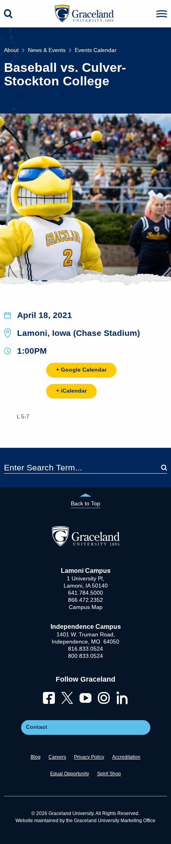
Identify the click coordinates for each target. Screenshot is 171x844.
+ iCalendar (71, 390)
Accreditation (126, 757)
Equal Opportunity (69, 774)
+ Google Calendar (81, 369)
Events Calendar (96, 50)
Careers (57, 757)
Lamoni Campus (86, 570)
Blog (36, 757)
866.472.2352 (85, 600)
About (11, 50)
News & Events (47, 50)
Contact (36, 727)
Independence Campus (86, 626)
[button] (161, 14)
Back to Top (85, 503)
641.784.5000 (85, 593)
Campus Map (86, 607)
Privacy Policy (89, 757)
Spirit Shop (109, 774)
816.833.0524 (85, 649)
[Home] (86, 544)
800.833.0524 (85, 656)
